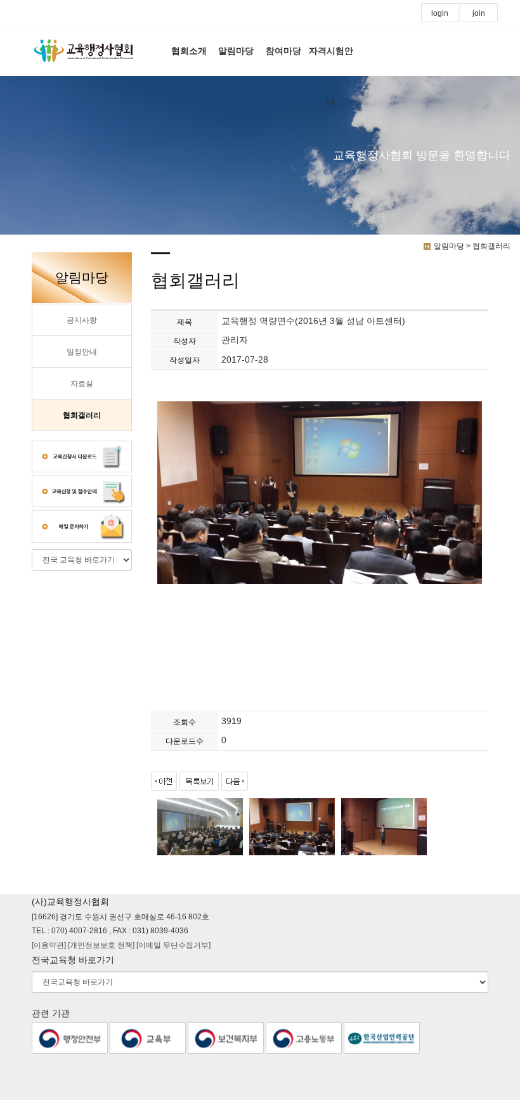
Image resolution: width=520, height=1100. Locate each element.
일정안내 (82, 351)
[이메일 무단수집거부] (173, 945)
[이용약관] (50, 945)
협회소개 (189, 51)
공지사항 (82, 320)
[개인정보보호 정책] (102, 945)
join (478, 13)
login (439, 13)
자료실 (81, 383)
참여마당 (283, 51)
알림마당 (236, 51)
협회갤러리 (82, 415)
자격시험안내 (331, 61)
